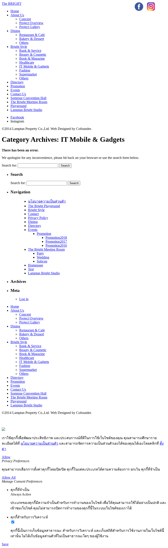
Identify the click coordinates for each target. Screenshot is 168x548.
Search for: (9, 165)
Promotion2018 (56, 237)
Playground (18, 106)
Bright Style (18, 47)
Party (40, 253)
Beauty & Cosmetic (32, 54)
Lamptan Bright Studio (26, 110)
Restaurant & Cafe (32, 35)
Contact (33, 214)
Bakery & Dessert (31, 39)
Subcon (42, 261)
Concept (25, 19)
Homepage (35, 265)
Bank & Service (30, 50)
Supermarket (28, 74)
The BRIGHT (11, 3)
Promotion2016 (56, 245)
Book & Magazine (32, 58)
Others (23, 43)
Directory (17, 82)
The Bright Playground (44, 206)
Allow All (9, 477)
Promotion (17, 86)
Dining (15, 31)
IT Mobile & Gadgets (34, 66)
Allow (6, 457)
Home (14, 11)
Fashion (24, 70)
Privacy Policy (38, 218)
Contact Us (18, 94)
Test (31, 269)
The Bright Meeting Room (28, 102)
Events (15, 90)
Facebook (17, 117)
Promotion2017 (56, 241)
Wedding (43, 257)
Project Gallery (29, 27)
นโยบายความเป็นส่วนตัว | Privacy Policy (32, 421)
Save (5, 544)
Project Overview (31, 23)
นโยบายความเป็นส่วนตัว (47, 201)
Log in (23, 299)
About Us (17, 15)
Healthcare (26, 62)
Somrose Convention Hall (28, 98)
